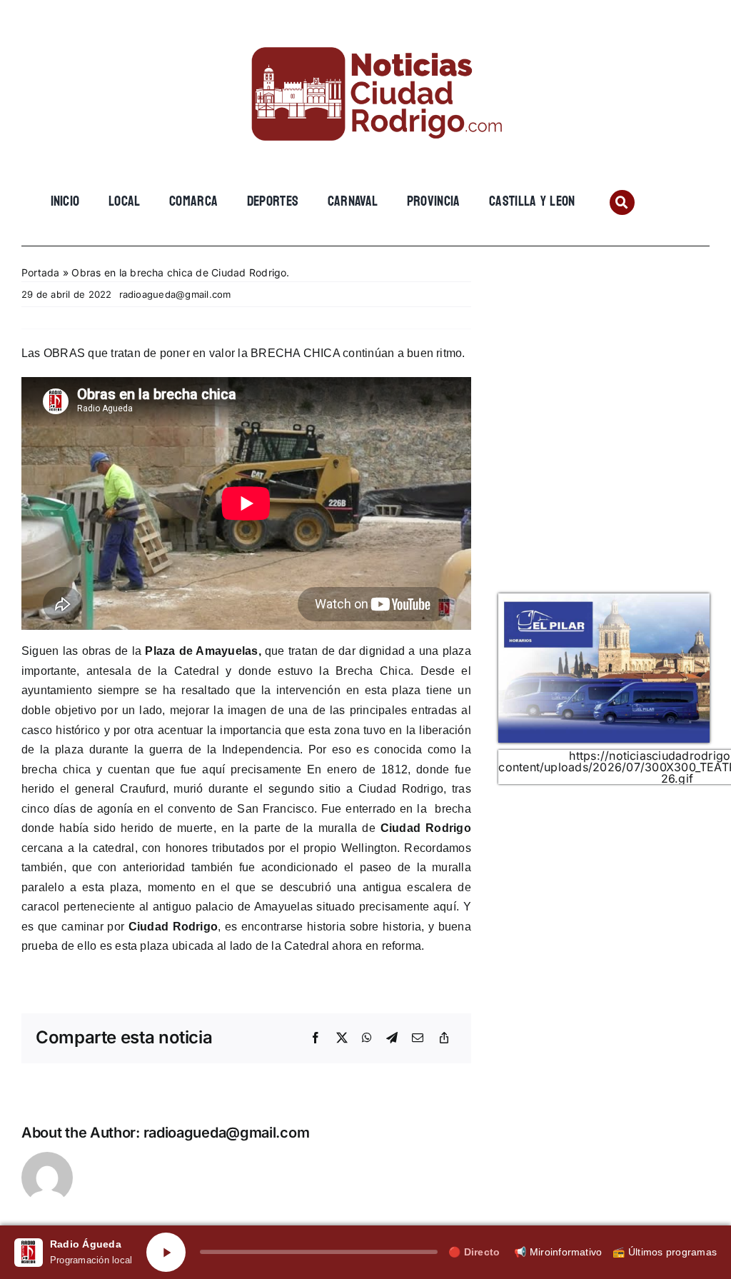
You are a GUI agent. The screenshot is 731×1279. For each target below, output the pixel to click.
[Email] (417, 1038)
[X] (342, 1038)
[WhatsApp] (367, 1038)
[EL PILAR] (604, 599)
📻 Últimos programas (664, 1252)
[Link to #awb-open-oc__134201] (622, 202)
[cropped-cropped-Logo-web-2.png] (365, 33)
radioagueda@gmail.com (175, 294)
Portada (40, 272)
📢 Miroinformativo (558, 1252)
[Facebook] (315, 1038)
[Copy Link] (444, 1038)
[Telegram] (392, 1038)
